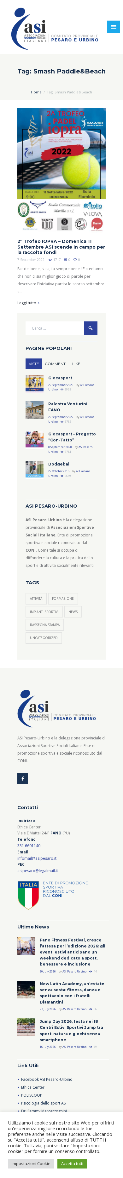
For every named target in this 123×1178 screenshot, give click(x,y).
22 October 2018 (58, 471)
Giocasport (60, 378)
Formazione (63, 598)
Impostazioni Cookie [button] (31, 1163)
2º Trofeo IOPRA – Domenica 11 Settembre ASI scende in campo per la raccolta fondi (61, 246)
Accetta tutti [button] (72, 1163)
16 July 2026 (48, 1047)
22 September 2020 (60, 385)
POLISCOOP (31, 1095)
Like (76, 363)
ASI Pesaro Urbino (74, 971)
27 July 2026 (48, 1009)
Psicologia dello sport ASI (44, 1103)
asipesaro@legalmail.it (37, 870)
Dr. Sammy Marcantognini (44, 1111)
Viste (34, 363)
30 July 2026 (48, 971)
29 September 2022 (60, 417)
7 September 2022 (30, 259)
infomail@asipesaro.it (36, 858)
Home (36, 92)
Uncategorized (44, 638)
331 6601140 (28, 845)
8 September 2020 (60, 447)
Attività (36, 598)
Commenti (56, 363)
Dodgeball (59, 464)
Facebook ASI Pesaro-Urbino (47, 1079)
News (73, 612)
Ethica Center (32, 1087)
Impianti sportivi (44, 612)
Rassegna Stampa (45, 625)
